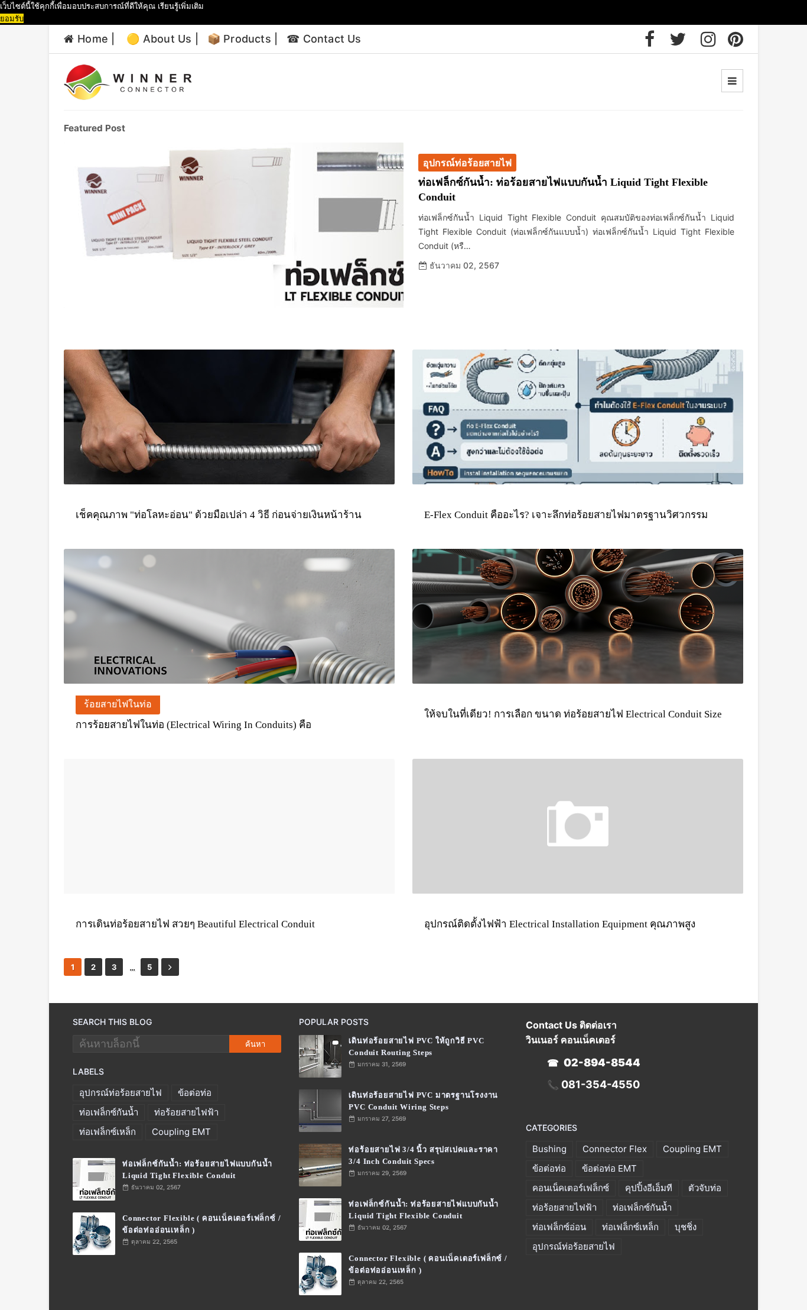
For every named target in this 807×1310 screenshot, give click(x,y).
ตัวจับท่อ (704, 1187)
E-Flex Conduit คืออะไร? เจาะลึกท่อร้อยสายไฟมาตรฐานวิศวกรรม (566, 514)
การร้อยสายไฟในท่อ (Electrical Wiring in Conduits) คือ (193, 724)
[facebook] (650, 39)
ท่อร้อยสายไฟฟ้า (186, 1112)
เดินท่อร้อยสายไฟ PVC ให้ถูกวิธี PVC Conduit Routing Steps (416, 1046)
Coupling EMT (181, 1131)
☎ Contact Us (324, 39)
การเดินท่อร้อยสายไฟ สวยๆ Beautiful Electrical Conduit (195, 924)
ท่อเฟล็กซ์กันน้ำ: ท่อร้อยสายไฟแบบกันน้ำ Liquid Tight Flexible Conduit (563, 189)
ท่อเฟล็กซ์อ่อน (559, 1227)
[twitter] (677, 39)
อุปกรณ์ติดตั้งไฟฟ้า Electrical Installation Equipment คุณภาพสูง (559, 924)
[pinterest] (735, 39)
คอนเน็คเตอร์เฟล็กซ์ (570, 1187)
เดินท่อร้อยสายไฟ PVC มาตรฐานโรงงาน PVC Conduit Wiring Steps (423, 1101)
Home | (96, 39)
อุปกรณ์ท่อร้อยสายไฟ (120, 1092)
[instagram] (708, 39)
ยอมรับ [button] (12, 18)
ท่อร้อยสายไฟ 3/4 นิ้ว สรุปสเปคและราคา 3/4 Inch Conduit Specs (423, 1155)
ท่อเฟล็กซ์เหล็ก (107, 1131)
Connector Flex (615, 1148)
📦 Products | (242, 39)
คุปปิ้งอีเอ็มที (648, 1187)
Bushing (549, 1148)
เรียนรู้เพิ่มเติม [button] (181, 6)
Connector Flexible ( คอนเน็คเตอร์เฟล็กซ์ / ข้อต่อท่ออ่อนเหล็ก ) (201, 1224)
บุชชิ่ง (686, 1227)
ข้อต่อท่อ (194, 1092)
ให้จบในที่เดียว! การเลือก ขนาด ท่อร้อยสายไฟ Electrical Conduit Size (573, 714)
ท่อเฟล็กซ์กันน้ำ (108, 1112)
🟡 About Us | (162, 39)
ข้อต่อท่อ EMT (609, 1168)
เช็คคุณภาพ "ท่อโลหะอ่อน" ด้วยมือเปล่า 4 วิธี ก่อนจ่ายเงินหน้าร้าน (219, 514)
